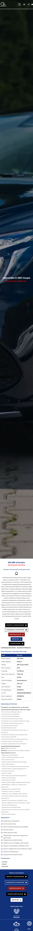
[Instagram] (28, 4)
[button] (16, 634)
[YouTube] (32, 4)
